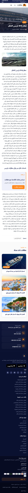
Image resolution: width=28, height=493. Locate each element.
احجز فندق (24, 441)
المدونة (24, 452)
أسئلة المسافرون (22, 450)
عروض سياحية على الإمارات (20, 404)
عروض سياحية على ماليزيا (21, 382)
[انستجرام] (18, 372)
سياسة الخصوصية (22, 425)
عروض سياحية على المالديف (20, 384)
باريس (24, 22)
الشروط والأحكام (23, 427)
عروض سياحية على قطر (21, 413)
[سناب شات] (7, 372)
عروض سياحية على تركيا (21, 400)
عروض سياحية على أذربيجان (20, 391)
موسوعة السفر (23, 448)
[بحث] (14, 5)
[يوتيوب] (14, 372)
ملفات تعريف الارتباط (6, 487)
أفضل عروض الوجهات (21, 379)
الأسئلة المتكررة (23, 423)
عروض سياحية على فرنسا (21, 411)
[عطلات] (21, 5)
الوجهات (24, 443)
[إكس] (21, 372)
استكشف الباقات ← (18, 187)
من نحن (24, 420)
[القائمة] (11, 5)
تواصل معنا (24, 429)
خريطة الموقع (23, 490)
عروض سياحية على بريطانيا (20, 407)
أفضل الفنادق (23, 445)
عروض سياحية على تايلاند (21, 393)
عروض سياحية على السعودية (20, 409)
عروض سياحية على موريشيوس (20, 402)
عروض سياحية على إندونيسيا (20, 386)
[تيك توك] (11, 372)
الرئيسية (25, 19)
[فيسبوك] (25, 372)
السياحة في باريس (17, 238)
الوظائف (24, 432)
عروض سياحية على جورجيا (21, 388)
